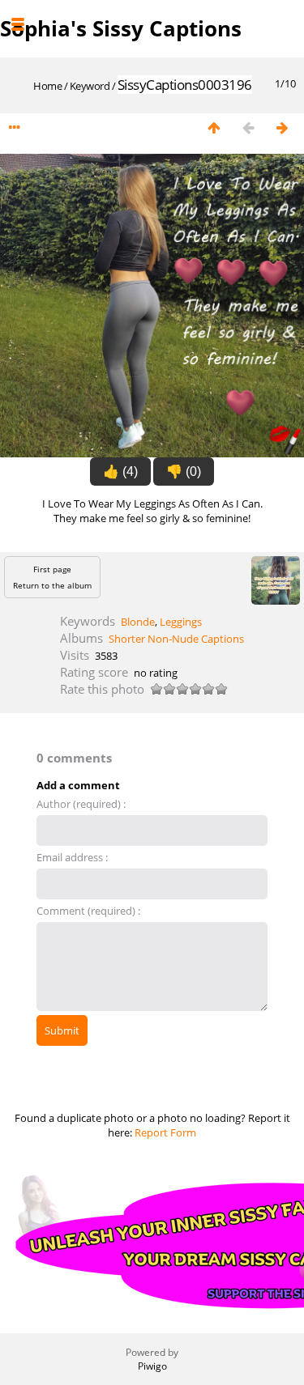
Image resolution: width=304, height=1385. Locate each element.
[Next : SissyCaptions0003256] (282, 128)
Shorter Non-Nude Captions (176, 638)
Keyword (90, 86)
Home (47, 86)
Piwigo (152, 1366)
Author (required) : (81, 804)
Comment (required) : (88, 910)
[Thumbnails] (214, 128)
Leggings (181, 621)
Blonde (138, 621)
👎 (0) (183, 471)
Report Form (165, 1132)
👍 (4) (120, 471)
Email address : (72, 857)
